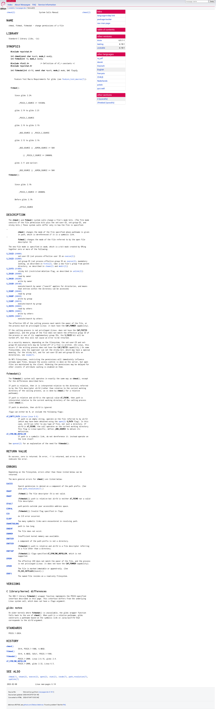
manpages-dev (21, 8)
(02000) (14, 259)
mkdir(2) (63, 266)
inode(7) (30, 355)
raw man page (103, 23)
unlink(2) (77, 271)
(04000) (14, 254)
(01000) (14, 269)
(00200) (14, 279)
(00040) (14, 291)
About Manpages (22, 5)
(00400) (14, 274)
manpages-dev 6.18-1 (46, 692)
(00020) (14, 296)
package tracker (104, 19)
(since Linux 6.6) (22, 416)
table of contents (106, 29)
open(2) (62, 421)
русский (101, 88)
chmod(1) (13, 677)
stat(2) (52, 677)
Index (10, 5)
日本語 (100, 77)
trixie (99, 40)
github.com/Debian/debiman (33, 705)
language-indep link (106, 15)
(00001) (14, 316)
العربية (100, 58)
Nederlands (102, 81)
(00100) (14, 284)
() (10, 646)
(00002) (14, 311)
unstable (11, 8)
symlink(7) (14, 679)
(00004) (14, 306)
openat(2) (17, 443)
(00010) (14, 301)
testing (100, 44)
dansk (100, 62)
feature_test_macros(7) (73, 79)
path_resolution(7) (32, 489)
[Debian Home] (3, 5)
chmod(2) (11, 12)
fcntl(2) (47, 264)
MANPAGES (11, 1)
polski (100, 85)
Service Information (47, 5)
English (100, 69)
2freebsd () (105, 102)
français (101, 73)
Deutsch (101, 66)
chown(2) (50, 266)
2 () (102, 99)
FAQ (34, 5)
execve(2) (69, 256)
